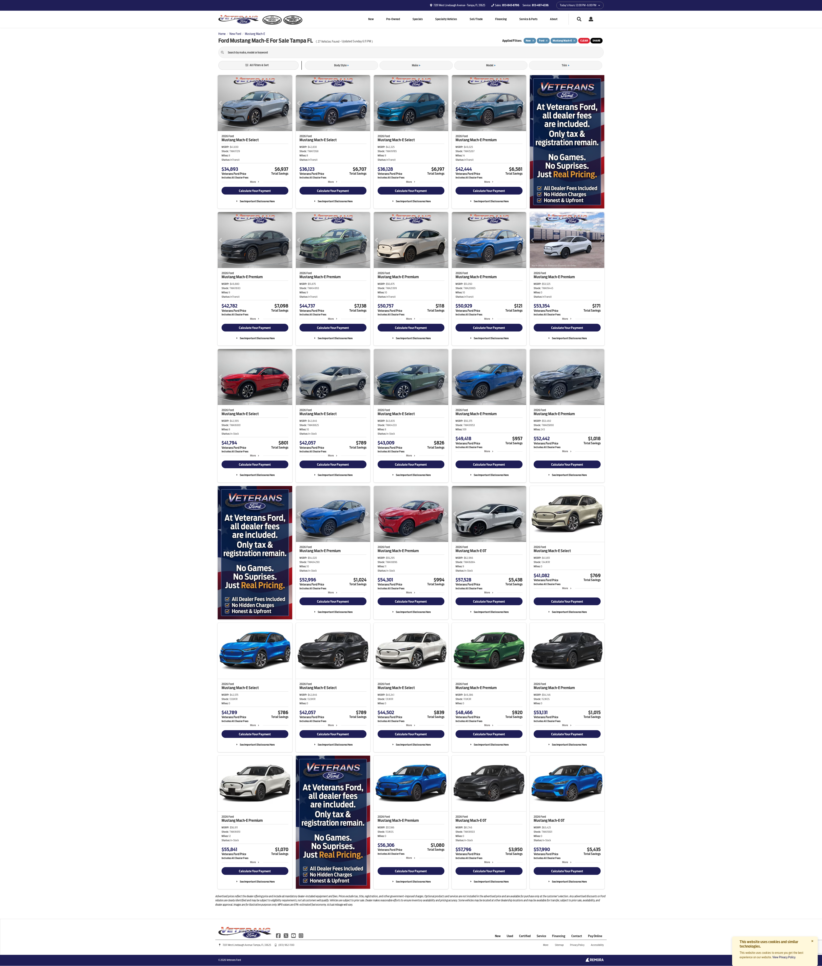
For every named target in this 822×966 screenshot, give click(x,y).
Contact (576, 936)
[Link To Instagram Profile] (301, 935)
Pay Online (595, 936)
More (253, 181)
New (371, 19)
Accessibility (597, 945)
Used (510, 936)
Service (541, 936)
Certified (525, 936)
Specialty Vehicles (446, 19)
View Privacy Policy (783, 957)
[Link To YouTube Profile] (294, 935)
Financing (501, 19)
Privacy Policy (577, 945)
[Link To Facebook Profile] (278, 935)
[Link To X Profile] (286, 935)
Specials (417, 19)
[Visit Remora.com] (594, 960)
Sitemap (559, 945)
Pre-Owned (393, 19)
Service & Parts (528, 19)
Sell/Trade (476, 19)
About (553, 19)
